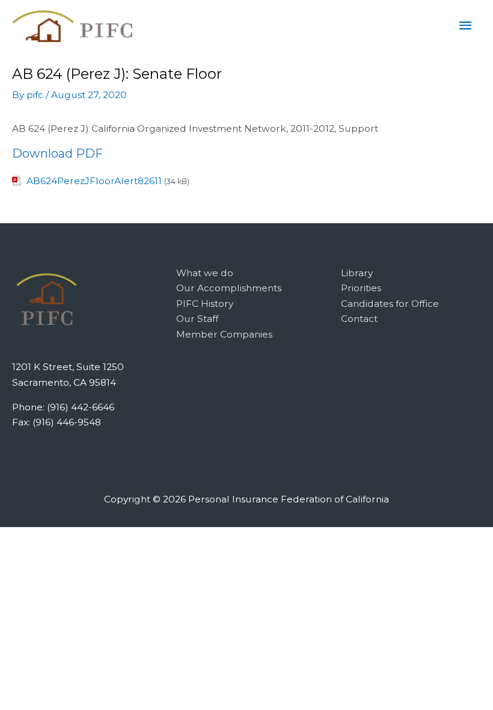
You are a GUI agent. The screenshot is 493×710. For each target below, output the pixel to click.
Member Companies (224, 334)
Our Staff (197, 318)
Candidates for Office (390, 303)
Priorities (361, 288)
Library (357, 273)
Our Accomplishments (228, 288)
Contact (359, 318)
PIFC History (204, 303)
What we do (204, 273)
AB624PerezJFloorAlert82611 (94, 181)
